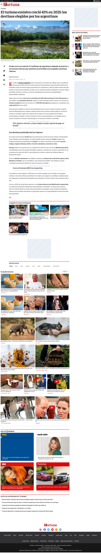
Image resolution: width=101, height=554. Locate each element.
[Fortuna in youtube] (52, 529)
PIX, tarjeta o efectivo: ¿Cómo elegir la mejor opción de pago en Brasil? (38, 124)
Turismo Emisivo (56, 266)
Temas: (11, 266)
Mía (75, 535)
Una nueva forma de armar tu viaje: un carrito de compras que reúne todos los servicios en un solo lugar (30, 502)
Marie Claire (29, 535)
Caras (14, 535)
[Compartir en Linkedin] (4, 80)
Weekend (50, 535)
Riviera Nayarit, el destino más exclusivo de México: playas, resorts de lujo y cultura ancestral (27, 499)
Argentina (28, 266)
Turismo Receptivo (46, 266)
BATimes (94, 535)
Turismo (16, 266)
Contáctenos (43, 541)
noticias (17, 435)
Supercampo (59, 535)
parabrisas (52, 464)
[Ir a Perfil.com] (96, 1)
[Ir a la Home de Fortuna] (11, 4)
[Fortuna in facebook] (44, 529)
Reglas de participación (67, 541)
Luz (71, 535)
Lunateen (81, 535)
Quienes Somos (34, 541)
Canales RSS (25, 541)
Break (87, 535)
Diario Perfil (7, 535)
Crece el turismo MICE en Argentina (28, 168)
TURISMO (3, 8)
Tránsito (76, 541)
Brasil (33, 266)
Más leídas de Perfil (80, 32)
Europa (38, 266)
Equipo (57, 541)
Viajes (22, 266)
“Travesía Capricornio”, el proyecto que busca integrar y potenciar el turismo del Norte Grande (27, 511)
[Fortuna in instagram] (40, 529)
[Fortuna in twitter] (48, 529)
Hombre (44, 535)
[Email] (4, 84)
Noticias (21, 535)
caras (17, 464)
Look (66, 535)
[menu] (2, 4)
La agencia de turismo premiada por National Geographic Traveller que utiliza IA (24, 505)
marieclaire (52, 435)
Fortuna (37, 535)
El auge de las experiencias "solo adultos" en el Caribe (16, 508)
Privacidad (51, 541)
